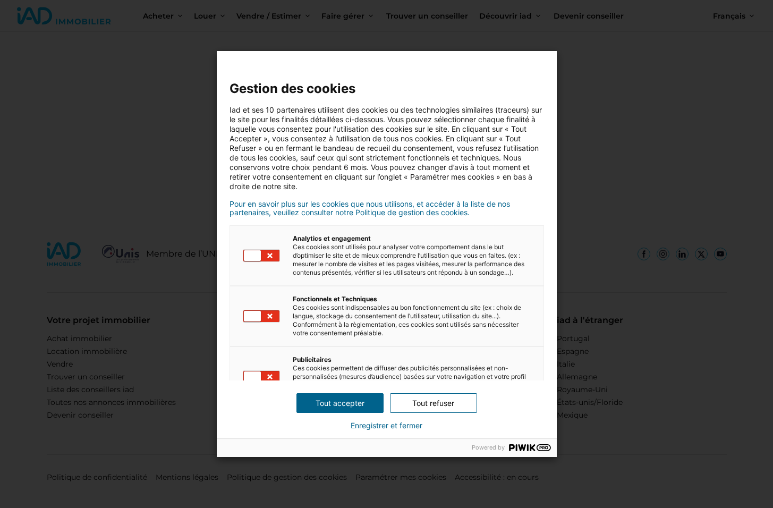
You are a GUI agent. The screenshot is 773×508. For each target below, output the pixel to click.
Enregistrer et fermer (386, 425)
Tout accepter (340, 403)
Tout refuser (433, 403)
